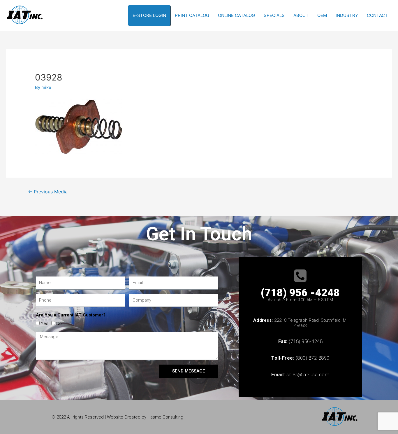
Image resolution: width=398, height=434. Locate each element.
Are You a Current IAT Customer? (70, 315)
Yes (44, 323)
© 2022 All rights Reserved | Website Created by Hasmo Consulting (117, 417)
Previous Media (48, 192)
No (59, 323)
